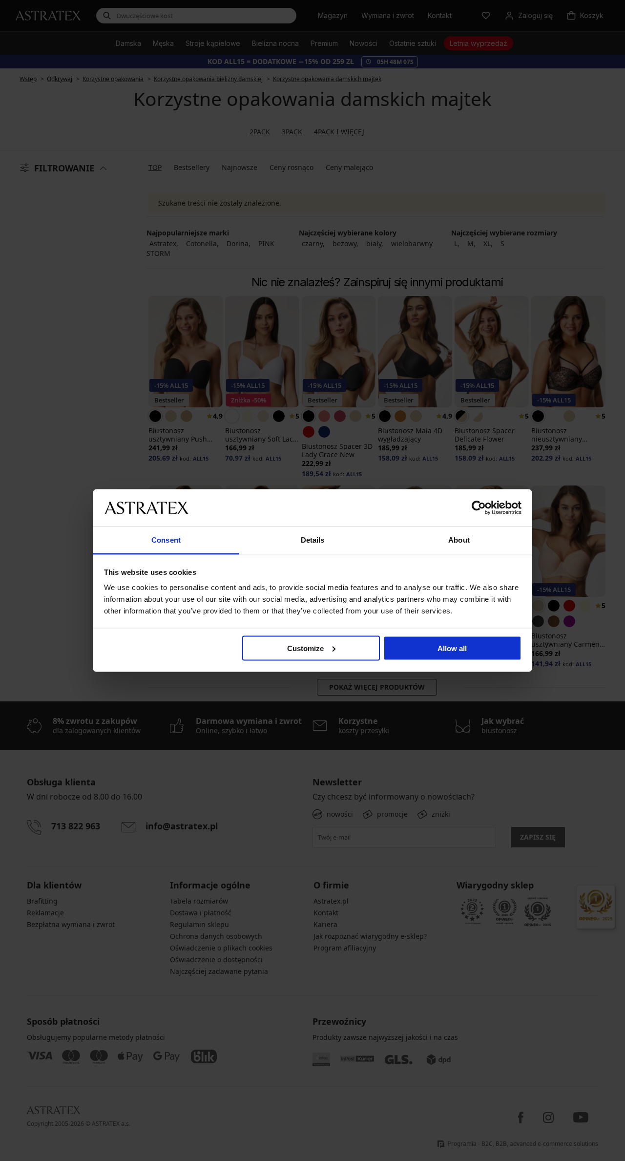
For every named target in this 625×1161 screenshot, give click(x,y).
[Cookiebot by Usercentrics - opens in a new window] (478, 507)
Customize (305, 648)
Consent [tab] (166, 540)
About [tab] (459, 540)
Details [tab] (313, 540)
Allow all (452, 648)
